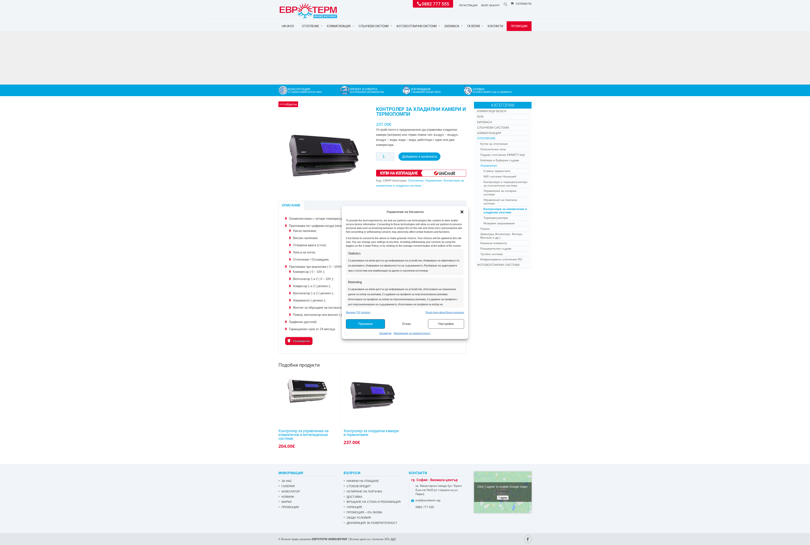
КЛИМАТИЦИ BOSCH (491, 111)
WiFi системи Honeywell (499, 176)
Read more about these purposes (445, 312)
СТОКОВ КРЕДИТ (359, 486)
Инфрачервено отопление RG (501, 259)
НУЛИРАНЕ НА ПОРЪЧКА (364, 491)
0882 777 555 (435, 3)
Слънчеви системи (374, 26)
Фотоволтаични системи (416, 26)
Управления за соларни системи (499, 192)
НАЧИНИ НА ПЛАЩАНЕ (363, 481)
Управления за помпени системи (500, 201)
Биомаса (452, 26)
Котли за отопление (494, 143)
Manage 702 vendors (358, 312)
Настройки (446, 324)
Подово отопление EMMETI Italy (502, 154)
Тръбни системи (491, 254)
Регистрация (468, 5)
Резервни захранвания (499, 223)
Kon (480, 116)
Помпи (485, 228)
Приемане (365, 324)
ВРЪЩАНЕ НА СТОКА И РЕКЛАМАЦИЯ (374, 501)
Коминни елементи (493, 243)
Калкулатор (290, 491)
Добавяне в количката (419, 156)
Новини (287, 496)
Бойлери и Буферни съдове (499, 160)
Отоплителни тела (493, 149)
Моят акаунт (490, 5)
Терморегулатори (495, 217)
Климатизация (339, 26)
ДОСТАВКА (354, 496)
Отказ (406, 324)
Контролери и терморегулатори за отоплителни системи (505, 183)
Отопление (310, 26)
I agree (503, 497)
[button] (462, 212)
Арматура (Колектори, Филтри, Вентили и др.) (501, 235)
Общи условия (359, 517)
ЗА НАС (286, 481)
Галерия (473, 26)
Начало (288, 26)
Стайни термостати (496, 171)
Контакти (495, 26)
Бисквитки (385, 333)
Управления (433, 180)
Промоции (519, 26)
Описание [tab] (291, 205)
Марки (286, 501)
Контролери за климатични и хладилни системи (505, 210)
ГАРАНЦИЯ (354, 507)
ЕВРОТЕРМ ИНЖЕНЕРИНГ (329, 539)
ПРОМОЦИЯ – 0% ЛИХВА (364, 512)
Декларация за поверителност (412, 333)
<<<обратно (288, 104)
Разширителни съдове (495, 248)
